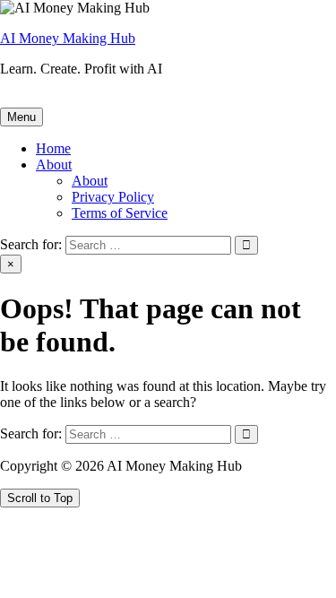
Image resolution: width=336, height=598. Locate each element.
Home (53, 148)
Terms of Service (120, 213)
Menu (21, 117)
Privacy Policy (113, 196)
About (54, 164)
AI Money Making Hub (67, 38)
